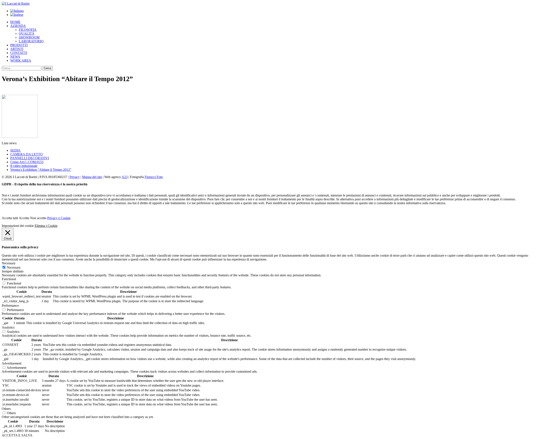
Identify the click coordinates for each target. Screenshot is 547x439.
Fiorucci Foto (154, 177)
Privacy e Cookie (59, 218)
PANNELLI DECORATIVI (29, 158)
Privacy (74, 177)
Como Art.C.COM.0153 (26, 162)
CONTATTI (18, 53)
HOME (15, 22)
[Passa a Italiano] (17, 11)
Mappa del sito (92, 177)
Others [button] (6, 409)
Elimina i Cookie (46, 226)
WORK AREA (20, 60)
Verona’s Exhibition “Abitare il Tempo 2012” (40, 169)
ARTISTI (16, 49)
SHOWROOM (29, 37)
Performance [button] (10, 305)
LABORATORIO (31, 41)
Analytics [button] (8, 327)
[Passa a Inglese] (16, 14)
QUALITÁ (26, 33)
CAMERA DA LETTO (26, 154)
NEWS (15, 56)
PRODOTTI (19, 45)
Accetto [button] (24, 218)
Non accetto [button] (38, 218)
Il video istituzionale (23, 166)
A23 (125, 177)
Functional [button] (9, 279)
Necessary (14, 267)
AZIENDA (18, 26)
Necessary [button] (9, 263)
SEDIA (15, 150)
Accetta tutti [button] (10, 218)
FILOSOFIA (28, 29)
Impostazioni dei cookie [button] (18, 226)
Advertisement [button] (11, 363)
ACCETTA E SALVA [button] (17, 435)
